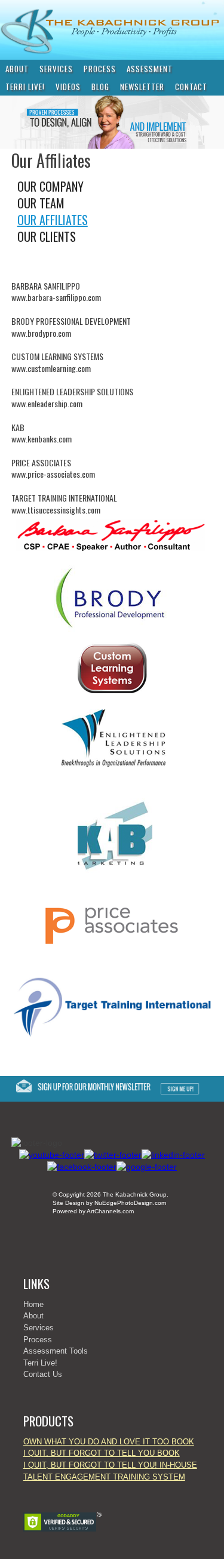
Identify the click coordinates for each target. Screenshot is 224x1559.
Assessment (150, 69)
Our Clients (46, 236)
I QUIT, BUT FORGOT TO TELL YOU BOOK (101, 1453)
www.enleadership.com (46, 403)
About (17, 69)
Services (56, 69)
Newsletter (142, 87)
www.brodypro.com (41, 333)
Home (33, 1304)
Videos (68, 87)
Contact (191, 87)
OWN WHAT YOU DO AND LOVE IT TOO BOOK (108, 1441)
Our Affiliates (52, 220)
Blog (100, 87)
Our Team (41, 203)
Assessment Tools (55, 1350)
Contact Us (42, 1374)
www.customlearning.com (51, 368)
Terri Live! (25, 87)
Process (100, 69)
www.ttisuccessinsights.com (55, 509)
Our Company (50, 186)
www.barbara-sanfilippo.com (56, 297)
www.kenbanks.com (41, 438)
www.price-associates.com (53, 474)
